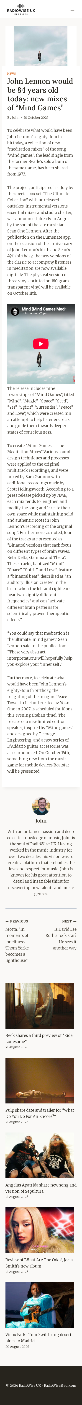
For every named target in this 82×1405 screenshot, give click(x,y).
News (11, 73)
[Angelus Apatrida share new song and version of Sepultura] (41, 1155)
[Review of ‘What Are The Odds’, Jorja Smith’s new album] (41, 1230)
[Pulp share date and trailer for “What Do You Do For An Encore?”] (41, 1080)
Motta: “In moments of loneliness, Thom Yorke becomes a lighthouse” (17, 941)
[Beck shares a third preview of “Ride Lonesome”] (41, 1006)
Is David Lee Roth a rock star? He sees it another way (61, 935)
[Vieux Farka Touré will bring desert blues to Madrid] (41, 1305)
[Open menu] (72, 9)
